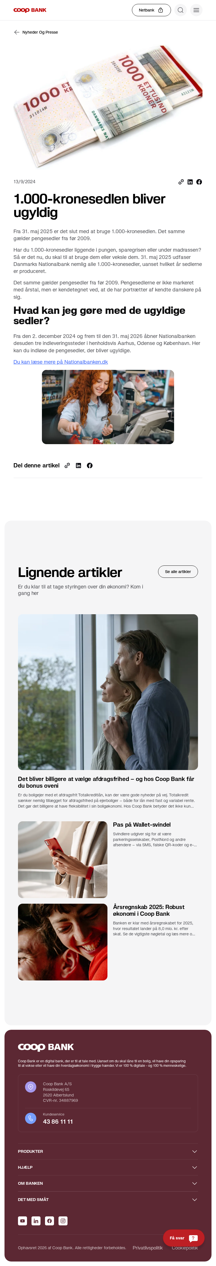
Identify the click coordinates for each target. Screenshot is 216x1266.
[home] (30, 10)
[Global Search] (180, 10)
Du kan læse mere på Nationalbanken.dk (61, 362)
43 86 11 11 (59, 1121)
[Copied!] (181, 181)
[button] (196, 10)
